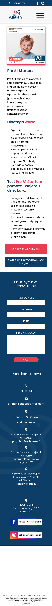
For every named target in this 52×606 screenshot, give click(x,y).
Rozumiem (27, 603)
